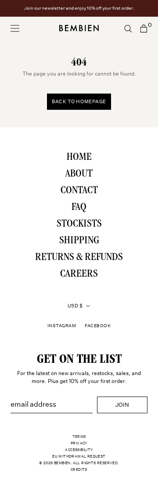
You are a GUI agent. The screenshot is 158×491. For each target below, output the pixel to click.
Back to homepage (79, 101)
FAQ (79, 207)
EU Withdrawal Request (78, 456)
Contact (79, 191)
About (79, 174)
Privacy (79, 443)
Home (79, 157)
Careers (79, 274)
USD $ (75, 306)
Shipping (79, 241)
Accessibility (79, 449)
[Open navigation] (15, 28)
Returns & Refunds (79, 258)
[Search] (128, 28)
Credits (79, 469)
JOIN (122, 404)
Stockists (79, 224)
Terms (79, 436)
